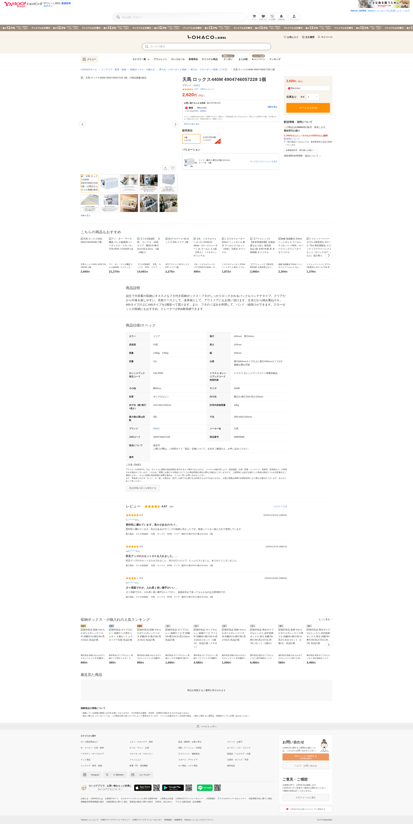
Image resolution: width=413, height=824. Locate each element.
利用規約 (168, 820)
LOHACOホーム (89, 69)
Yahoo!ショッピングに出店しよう (385, 10)
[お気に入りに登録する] (173, 168)
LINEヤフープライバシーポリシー (115, 820)
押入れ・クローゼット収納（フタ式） (210, 69)
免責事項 (178, 820)
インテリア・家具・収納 (113, 69)
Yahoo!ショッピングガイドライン (199, 820)
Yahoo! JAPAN (358, 10)
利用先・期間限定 (200, 111)
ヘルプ (406, 10)
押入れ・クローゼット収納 (172, 69)
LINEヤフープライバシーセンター (147, 820)
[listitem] (105, 742)
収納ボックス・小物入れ (142, 69)
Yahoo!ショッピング (89, 820)
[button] (312, 97)
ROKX (156, 428)
